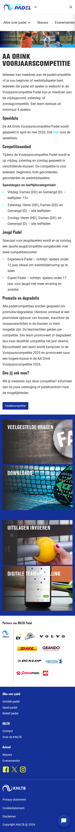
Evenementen (65, 23)
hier (56, 132)
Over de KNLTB (12, 737)
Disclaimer (9, 816)
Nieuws (42, 23)
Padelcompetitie (15, 405)
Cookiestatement (13, 808)
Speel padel (9, 707)
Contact (7, 731)
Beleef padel (10, 713)
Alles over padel (14, 23)
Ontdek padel (11, 701)
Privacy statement (14, 799)
